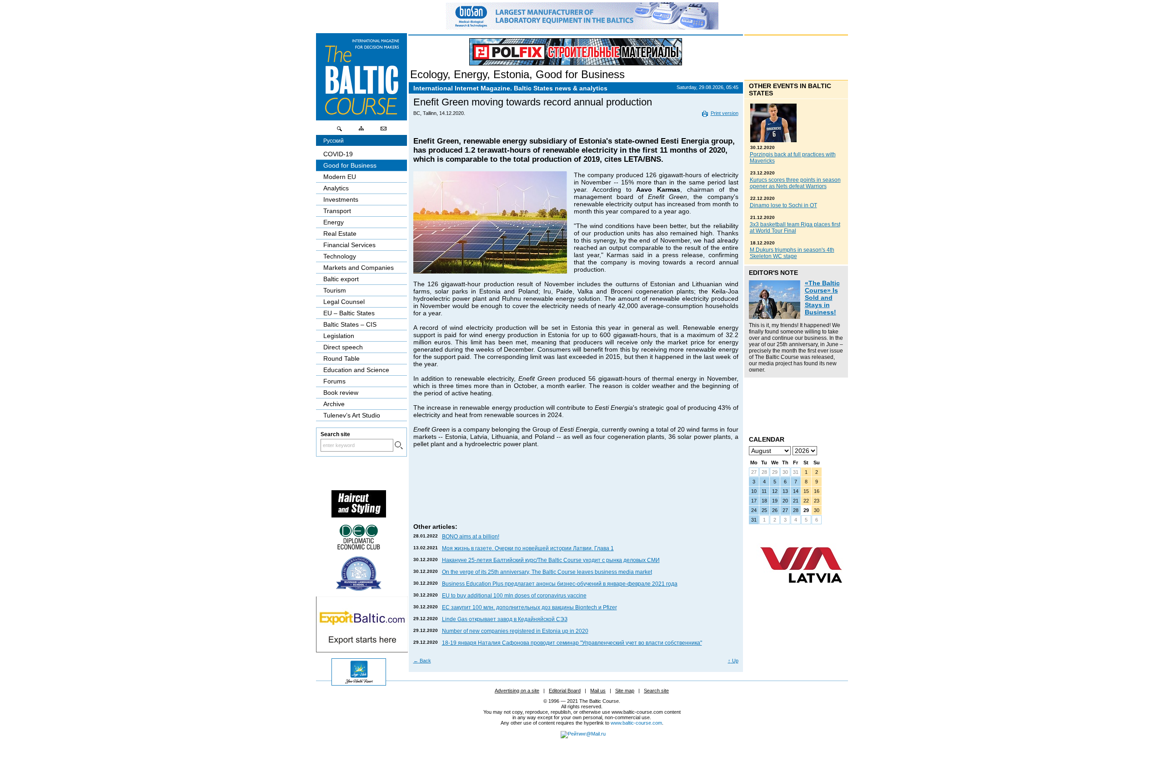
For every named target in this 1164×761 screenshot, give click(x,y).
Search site (656, 690)
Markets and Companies (358, 267)
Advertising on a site (517, 690)
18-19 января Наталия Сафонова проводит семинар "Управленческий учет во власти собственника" (572, 643)
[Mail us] (383, 130)
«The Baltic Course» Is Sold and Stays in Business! (822, 297)
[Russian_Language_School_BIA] (358, 588)
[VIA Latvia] (801, 591)
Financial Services (349, 245)
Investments (340, 199)
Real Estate (339, 233)
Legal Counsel (344, 301)
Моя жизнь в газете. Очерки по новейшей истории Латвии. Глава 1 (528, 548)
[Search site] (339, 130)
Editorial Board (565, 690)
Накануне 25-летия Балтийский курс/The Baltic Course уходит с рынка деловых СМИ (551, 560)
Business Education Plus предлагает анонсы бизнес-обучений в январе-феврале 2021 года (559, 584)
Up (733, 660)
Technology (339, 256)
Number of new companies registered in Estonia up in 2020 (515, 631)
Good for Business (580, 74)
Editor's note (773, 272)
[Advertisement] (576, 494)
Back (422, 660)
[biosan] (582, 27)
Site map (624, 690)
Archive (334, 404)
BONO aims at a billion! (470, 536)
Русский (333, 141)
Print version (724, 113)
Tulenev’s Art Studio (351, 415)
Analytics (336, 188)
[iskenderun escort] (358, 515)
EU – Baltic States (349, 313)
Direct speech (343, 347)
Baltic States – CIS (349, 324)
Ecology (428, 74)
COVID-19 (338, 154)
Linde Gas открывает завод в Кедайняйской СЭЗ (504, 619)
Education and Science (356, 369)
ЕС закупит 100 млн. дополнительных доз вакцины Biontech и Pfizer (529, 607)
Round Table (341, 358)
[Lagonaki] (358, 683)
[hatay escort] (362, 650)
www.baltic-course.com (636, 723)
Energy (470, 74)
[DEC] (358, 548)
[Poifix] (575, 51)
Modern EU (339, 176)
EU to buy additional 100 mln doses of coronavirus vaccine (514, 595)
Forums (334, 381)
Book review (340, 392)
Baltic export (341, 279)
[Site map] (361, 130)
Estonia (511, 74)
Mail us (598, 690)
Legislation (338, 335)
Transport (337, 210)
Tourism (334, 290)
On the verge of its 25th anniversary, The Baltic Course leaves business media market (547, 572)
